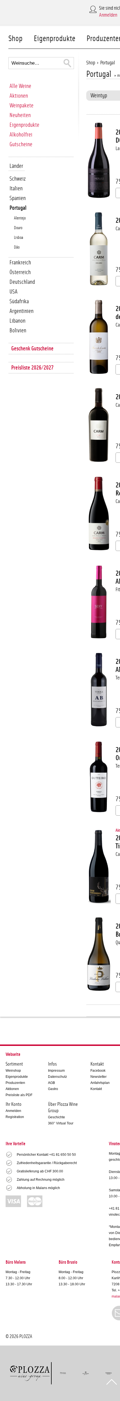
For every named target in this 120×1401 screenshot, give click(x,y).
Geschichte (56, 1117)
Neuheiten (20, 115)
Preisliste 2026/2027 (32, 368)
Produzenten (15, 1083)
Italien (16, 188)
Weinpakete (21, 105)
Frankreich (20, 262)
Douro (18, 228)
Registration (15, 1117)
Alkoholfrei (20, 135)
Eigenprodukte (54, 39)
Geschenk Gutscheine (32, 348)
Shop (15, 39)
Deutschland (22, 282)
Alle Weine (20, 86)
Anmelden (108, 15)
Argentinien (21, 311)
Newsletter (98, 1077)
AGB (51, 1083)
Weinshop (13, 1071)
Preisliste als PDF (19, 1095)
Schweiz (17, 179)
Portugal (18, 208)
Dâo (17, 247)
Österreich (20, 272)
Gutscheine (20, 144)
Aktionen (18, 96)
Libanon (17, 321)
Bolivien (17, 330)
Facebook (97, 1071)
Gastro (53, 1089)
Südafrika (19, 301)
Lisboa (18, 238)
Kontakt (96, 1089)
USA (13, 292)
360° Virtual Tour (60, 1123)
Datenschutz (57, 1077)
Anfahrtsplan (100, 1083)
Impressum (56, 1071)
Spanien (17, 198)
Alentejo (20, 218)
